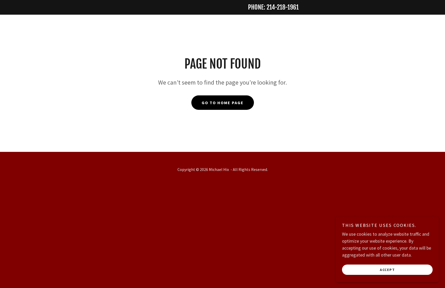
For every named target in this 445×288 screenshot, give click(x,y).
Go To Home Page (223, 102)
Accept (387, 269)
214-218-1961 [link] (283, 7)
